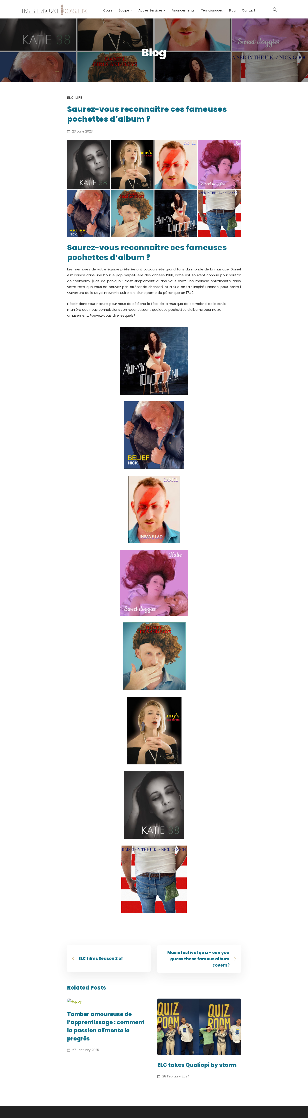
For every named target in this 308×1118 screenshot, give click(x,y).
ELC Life (75, 97)
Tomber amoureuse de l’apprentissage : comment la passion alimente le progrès (106, 1026)
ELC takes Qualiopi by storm (197, 1065)
